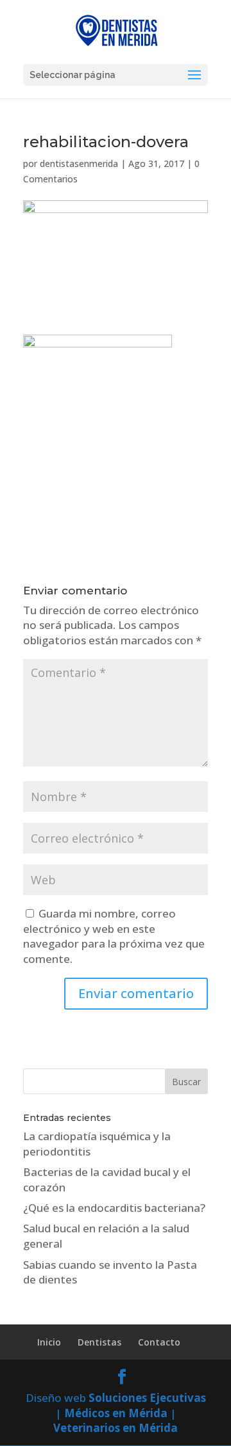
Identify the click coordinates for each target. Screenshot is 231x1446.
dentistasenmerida (79, 163)
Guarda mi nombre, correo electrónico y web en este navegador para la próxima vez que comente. (114, 936)
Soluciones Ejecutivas (147, 1397)
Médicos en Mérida (115, 1413)
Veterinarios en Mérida (115, 1427)
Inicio (49, 1342)
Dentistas (99, 1342)
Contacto (159, 1342)
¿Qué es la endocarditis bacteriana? (114, 1207)
